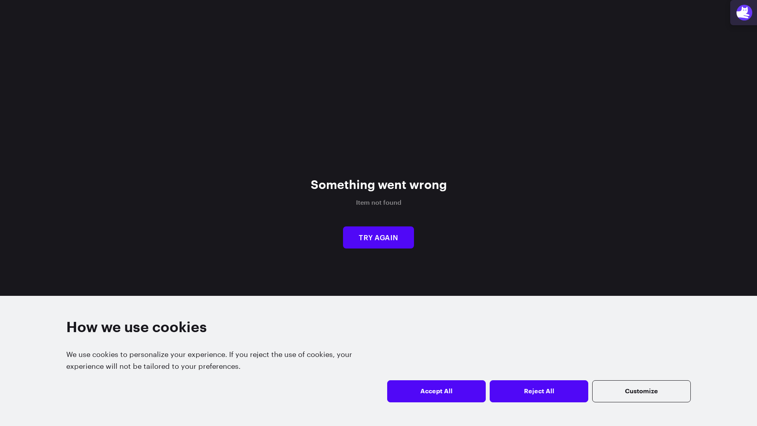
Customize (641, 391)
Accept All (436, 391)
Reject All (539, 391)
